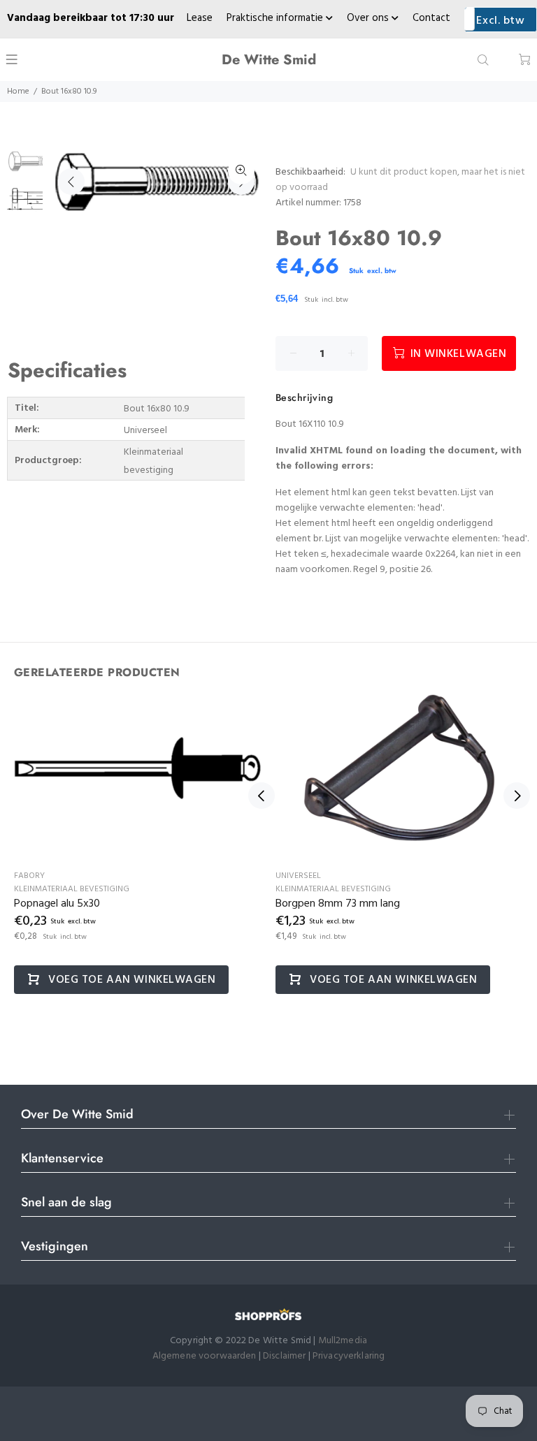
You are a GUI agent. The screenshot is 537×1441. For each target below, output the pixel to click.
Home (18, 91)
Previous (71, 181)
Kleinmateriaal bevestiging (71, 889)
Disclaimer (285, 1356)
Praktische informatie (276, 18)
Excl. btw (500, 21)
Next (516, 795)
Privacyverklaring (349, 1356)
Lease (200, 18)
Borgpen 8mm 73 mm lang (337, 904)
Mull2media (342, 1341)
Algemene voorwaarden (204, 1356)
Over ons (369, 18)
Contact (431, 18)
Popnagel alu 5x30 (57, 904)
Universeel (298, 876)
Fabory (29, 876)
